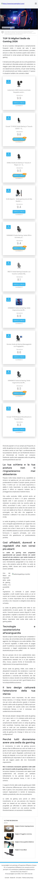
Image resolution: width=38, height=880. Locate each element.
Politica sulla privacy (27, 877)
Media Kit (12, 877)
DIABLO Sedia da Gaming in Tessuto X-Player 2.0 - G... (19, 164)
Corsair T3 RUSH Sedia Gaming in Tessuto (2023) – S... (19, 127)
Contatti (7, 877)
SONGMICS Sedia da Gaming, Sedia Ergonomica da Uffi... (19, 309)
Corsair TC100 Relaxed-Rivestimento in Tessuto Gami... (19, 418)
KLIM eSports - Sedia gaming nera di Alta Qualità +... (19, 200)
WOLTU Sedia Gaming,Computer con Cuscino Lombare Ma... (19, 273)
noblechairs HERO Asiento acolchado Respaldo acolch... (19, 91)
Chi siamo (18, 877)
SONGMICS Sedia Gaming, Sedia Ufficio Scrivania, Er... (19, 236)
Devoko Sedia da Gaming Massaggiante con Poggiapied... (19, 345)
